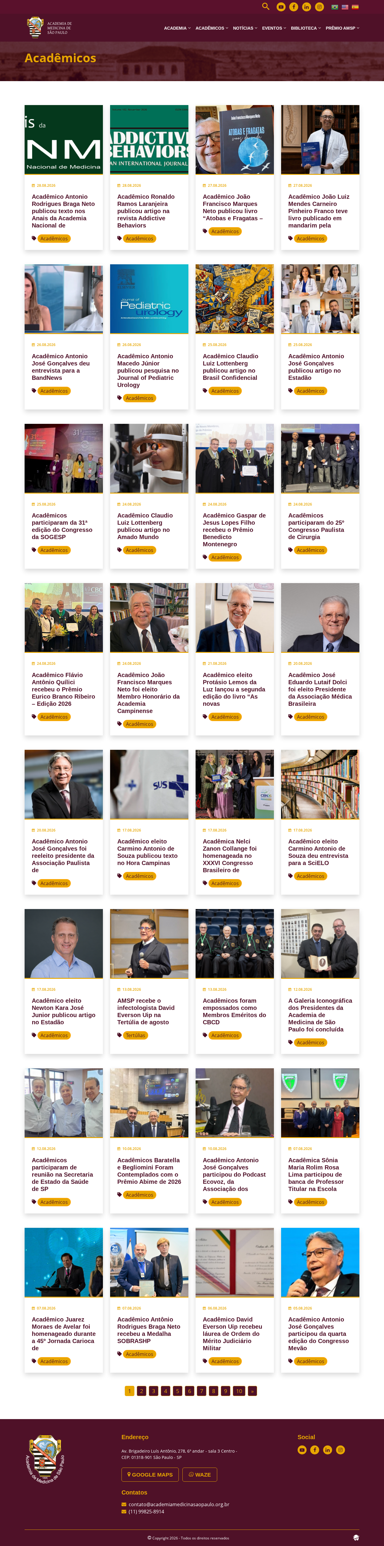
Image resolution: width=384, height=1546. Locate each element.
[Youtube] (281, 6)
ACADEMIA (175, 28)
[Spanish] (355, 6)
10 (239, 1391)
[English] (345, 6)
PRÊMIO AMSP (340, 28)
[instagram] (319, 6)
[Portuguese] (335, 6)
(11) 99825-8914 (146, 1511)
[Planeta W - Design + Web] (356, 1537)
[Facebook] (293, 6)
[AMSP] (52, 27)
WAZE (202, 1475)
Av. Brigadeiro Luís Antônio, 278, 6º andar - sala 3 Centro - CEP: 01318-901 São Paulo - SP (179, 1454)
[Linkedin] (306, 6)
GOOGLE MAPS (151, 1475)
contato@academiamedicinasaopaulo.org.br (179, 1504)
